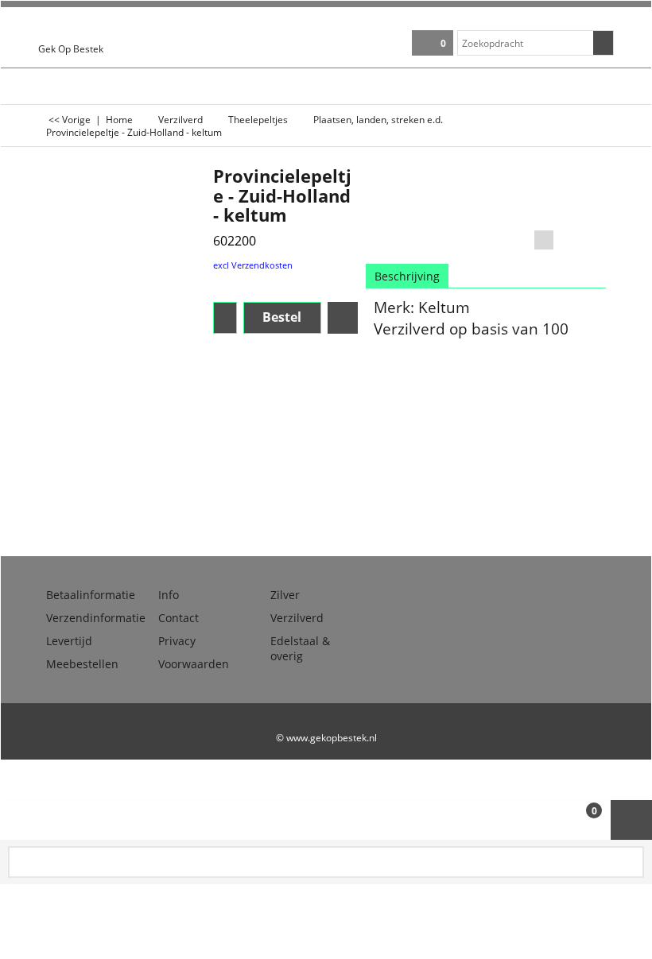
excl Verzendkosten (253, 265)
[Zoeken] (603, 43)
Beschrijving (407, 276)
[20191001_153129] (582, 197)
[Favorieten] (343, 318)
